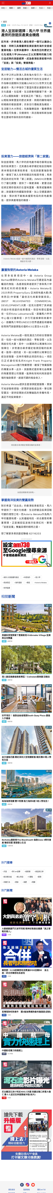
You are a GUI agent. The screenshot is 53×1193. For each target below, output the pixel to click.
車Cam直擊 (16, 871)
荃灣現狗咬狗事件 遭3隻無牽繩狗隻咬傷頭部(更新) (26, 1012)
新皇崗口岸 (39, 871)
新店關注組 (8, 877)
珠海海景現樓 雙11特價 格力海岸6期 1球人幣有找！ (26, 801)
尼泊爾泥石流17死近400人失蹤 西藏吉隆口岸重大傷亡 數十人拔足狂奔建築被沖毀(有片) (26, 1093)
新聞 (4, 1054)
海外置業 (18, 583)
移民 (28, 583)
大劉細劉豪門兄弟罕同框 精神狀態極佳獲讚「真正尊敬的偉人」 (26, 930)
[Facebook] (22, 1185)
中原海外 (27, 577)
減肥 (25, 882)
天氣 (5, 871)
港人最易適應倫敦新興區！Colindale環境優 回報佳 (26, 677)
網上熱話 (20, 877)
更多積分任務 (39, 1169)
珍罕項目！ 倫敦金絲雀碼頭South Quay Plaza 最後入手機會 (26, 717)
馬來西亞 (7, 583)
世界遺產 (7, 588)
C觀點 (30, 877)
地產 (3, 25)
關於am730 (41, 1190)
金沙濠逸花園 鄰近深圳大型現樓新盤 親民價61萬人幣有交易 (26, 758)
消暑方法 (7, 882)
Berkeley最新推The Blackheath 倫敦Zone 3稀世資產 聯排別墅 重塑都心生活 (26, 841)
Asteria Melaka (41, 583)
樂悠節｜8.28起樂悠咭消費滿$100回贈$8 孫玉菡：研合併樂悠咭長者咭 (25, 971)
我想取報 (26, 1190)
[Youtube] (33, 1185)
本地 (4, 976)
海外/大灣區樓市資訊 (11, 577)
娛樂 (4, 935)
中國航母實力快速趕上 (12, 1050)
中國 (4, 1098)
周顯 (33, 882)
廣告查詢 (11, 1190)
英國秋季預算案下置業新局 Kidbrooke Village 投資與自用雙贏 (26, 636)
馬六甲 (37, 577)
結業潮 (28, 871)
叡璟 (39, 877)
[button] (3, 3)
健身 (16, 882)
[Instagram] (27, 1185)
